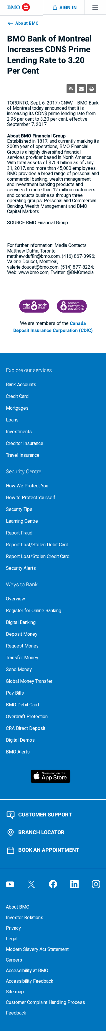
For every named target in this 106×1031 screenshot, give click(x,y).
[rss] (71, 88)
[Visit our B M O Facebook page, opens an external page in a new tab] (53, 884)
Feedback (16, 1013)
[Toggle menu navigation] (95, 7)
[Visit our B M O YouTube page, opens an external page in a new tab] (10, 884)
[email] (81, 88)
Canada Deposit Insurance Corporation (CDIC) (53, 327)
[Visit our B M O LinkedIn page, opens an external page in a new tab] (74, 884)
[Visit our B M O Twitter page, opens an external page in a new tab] (31, 884)
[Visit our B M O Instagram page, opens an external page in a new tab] (96, 884)
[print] (91, 88)
